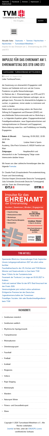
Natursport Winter (11, 399)
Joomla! (10, 429)
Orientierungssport (11, 347)
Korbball (7, 364)
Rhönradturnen (10, 341)
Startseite (5, 2)
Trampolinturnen (10, 335)
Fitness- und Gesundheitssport (16, 405)
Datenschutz (6, 4)
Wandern (7, 394)
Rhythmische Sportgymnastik (15, 329)
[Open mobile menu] (13, 32)
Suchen (41, 21)
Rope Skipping (10, 382)
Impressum (35, 2)
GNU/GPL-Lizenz (35, 429)
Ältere (6, 411)
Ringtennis (8, 370)
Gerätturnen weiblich (12, 323)
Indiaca (7, 376)
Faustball (7, 352)
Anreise (25, 2)
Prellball (7, 358)
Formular (12, 166)
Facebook (15, 2)
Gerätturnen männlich (12, 317)
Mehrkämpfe (9, 388)
